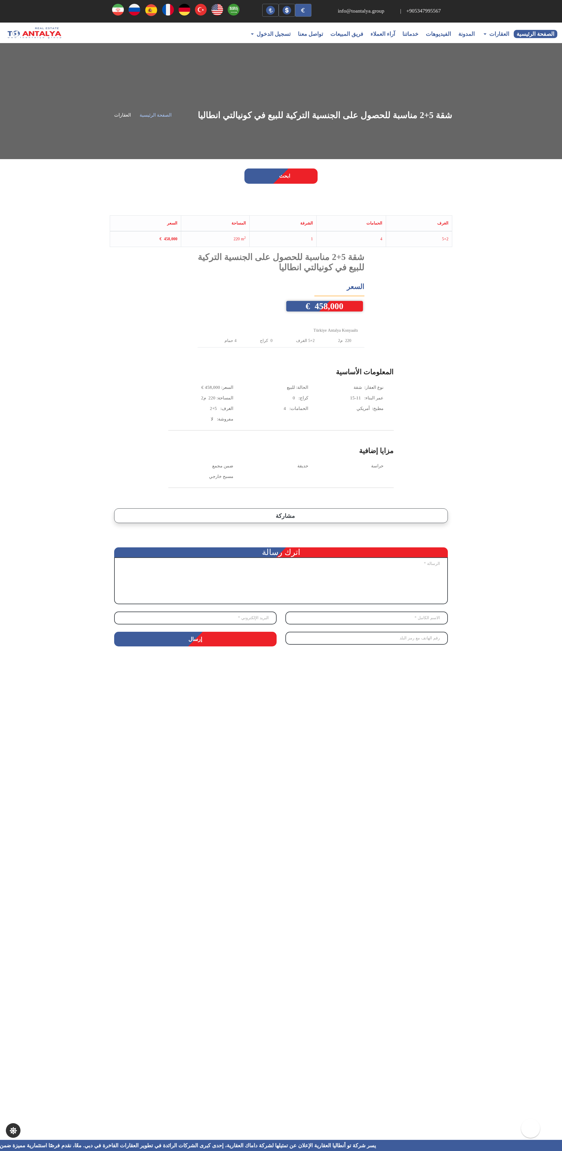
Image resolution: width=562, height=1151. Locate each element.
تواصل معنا (310, 34)
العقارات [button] (499, 34)
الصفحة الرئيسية (535, 34)
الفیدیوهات (438, 34)
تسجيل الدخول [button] (274, 34)
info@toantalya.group (361, 11)
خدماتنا (410, 34)
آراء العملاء (383, 34)
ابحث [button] (284, 176)
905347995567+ (423, 11)
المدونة (466, 34)
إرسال (195, 639)
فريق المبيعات (346, 34)
